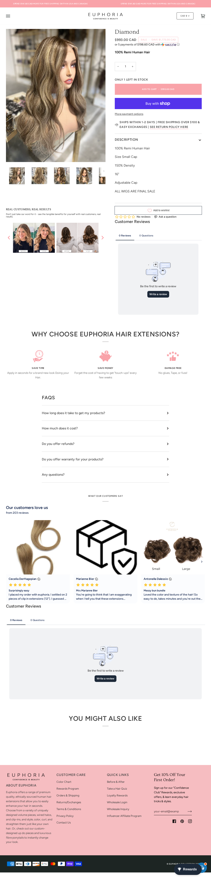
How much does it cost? (60, 428)
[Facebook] (174, 821)
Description (126, 140)
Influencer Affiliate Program (124, 815)
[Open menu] (12, 16)
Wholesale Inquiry (118, 809)
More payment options (129, 114)
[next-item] (102, 237)
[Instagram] (190, 821)
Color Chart (63, 781)
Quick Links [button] (118, 775)
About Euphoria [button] (21, 785)
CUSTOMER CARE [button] (71, 775)
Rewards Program (67, 788)
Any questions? (53, 475)
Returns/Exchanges (68, 802)
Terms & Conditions (68, 809)
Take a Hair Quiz (117, 788)
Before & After (116, 781)
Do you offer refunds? (58, 444)
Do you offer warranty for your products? (72, 459)
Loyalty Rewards (117, 795)
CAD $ (184, 16)
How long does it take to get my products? (73, 413)
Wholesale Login (117, 802)
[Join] (186, 811)
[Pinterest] (182, 821)
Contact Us (63, 822)
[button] (158, 44)
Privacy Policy (65, 815)
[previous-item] (9, 237)
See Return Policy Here (169, 127)
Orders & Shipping (67, 795)
